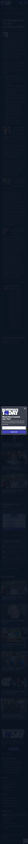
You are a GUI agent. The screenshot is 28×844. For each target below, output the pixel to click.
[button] (25, 408)
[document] (14, 422)
